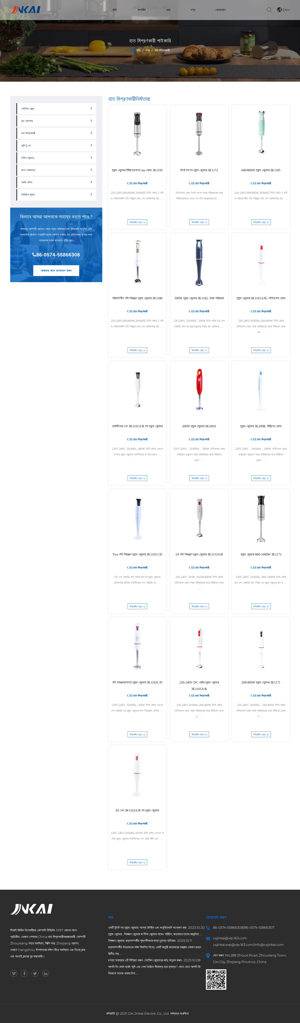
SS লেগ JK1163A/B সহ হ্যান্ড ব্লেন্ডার (137, 810)
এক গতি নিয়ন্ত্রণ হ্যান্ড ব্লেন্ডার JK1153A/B (199, 554)
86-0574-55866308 (58, 254)
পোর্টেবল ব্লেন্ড (27, 108)
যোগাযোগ (221, 10)
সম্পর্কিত (141, 10)
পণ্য (193, 10)
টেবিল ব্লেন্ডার (196, 17)
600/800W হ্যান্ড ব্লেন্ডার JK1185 (260, 170)
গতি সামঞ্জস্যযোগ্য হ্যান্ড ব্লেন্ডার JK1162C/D (137, 682)
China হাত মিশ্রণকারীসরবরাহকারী (56, 937)
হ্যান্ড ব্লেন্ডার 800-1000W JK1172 (260, 554)
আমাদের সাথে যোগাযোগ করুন (56, 270)
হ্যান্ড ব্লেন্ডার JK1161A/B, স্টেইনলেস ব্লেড (260, 298)
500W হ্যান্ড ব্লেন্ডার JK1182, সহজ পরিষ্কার (199, 298)
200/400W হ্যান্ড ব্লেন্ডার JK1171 (260, 682)
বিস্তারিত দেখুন (136, 222)
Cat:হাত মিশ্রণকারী (137, 183)
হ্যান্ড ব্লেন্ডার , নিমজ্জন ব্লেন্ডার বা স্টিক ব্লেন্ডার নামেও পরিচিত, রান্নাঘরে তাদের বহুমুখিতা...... (155, 934)
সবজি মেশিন (186, 19)
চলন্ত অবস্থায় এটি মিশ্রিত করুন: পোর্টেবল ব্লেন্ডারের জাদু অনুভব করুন (145, 960)
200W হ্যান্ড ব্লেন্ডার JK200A (199, 426)
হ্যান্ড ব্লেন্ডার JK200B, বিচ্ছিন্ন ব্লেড (261, 426)
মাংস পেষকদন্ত (28, 170)
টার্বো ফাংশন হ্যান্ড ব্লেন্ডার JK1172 (199, 170)
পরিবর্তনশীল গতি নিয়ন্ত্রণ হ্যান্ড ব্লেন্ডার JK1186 (137, 298)
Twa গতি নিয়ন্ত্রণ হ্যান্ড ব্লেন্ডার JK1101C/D (137, 554)
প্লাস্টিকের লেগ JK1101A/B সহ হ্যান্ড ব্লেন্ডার (137, 426)
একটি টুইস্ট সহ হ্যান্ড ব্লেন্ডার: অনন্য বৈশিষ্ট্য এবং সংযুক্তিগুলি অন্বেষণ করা (147, 927)
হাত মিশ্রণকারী (28, 133)
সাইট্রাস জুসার (28, 194)
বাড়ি (114, 10)
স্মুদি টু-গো (26, 145)
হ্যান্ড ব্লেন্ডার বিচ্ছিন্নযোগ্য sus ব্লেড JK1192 (137, 170)
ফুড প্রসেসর (27, 120)
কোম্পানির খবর (163, 19)
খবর (168, 10)
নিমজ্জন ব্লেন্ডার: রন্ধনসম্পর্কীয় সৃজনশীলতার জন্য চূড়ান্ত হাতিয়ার (141, 941)
